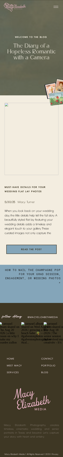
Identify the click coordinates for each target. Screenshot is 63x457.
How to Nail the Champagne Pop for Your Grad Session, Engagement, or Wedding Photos (33, 274)
